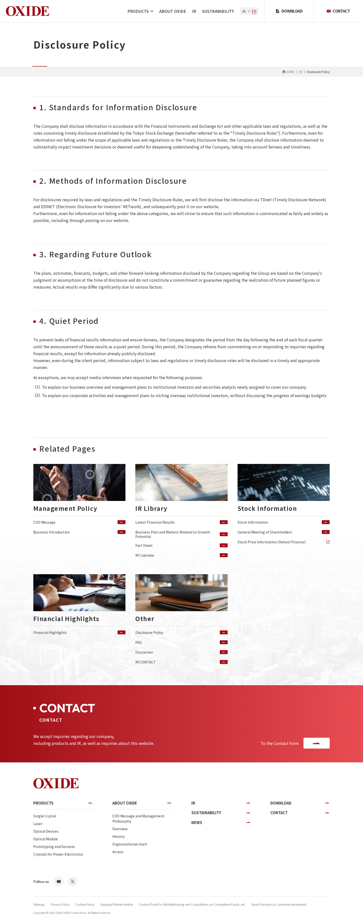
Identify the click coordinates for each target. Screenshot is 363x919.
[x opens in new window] (73, 881)
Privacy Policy (60, 904)
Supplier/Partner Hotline (116, 904)
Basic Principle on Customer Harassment (279, 904)
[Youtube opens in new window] (59, 881)
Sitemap (39, 904)
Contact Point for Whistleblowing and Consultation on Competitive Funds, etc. (192, 904)
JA (244, 11)
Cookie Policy (85, 904)
